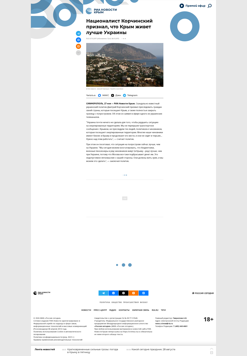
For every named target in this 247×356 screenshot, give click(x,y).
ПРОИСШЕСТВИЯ (131, 302)
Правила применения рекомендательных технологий (57, 339)
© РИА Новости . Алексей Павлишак (97, 89)
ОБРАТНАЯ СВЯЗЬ (140, 310)
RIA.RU (155, 310)
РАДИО (112, 310)
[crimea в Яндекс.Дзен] (123, 293)
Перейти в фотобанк (116, 89)
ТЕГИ (163, 310)
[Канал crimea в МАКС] (143, 293)
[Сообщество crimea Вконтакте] (113, 293)
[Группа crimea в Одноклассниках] (133, 293)
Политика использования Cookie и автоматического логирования (57, 333)
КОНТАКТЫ (124, 310)
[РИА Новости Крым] (101, 11)
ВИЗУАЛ (143, 302)
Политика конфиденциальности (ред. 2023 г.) (53, 337)
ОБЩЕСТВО (116, 302)
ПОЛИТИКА (105, 302)
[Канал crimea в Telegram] (103, 293)
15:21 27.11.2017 (91, 39)
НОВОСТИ (86, 310)
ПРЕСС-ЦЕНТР (100, 310)
